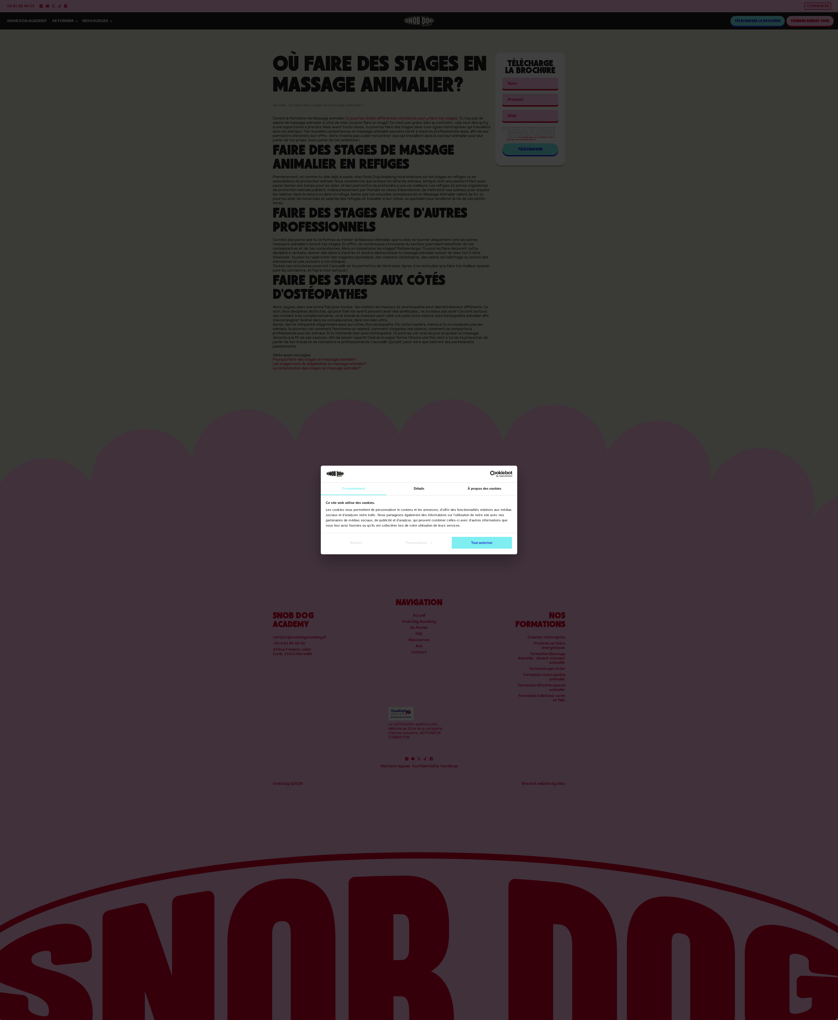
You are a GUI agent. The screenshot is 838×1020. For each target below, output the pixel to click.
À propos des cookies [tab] (484, 488)
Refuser (356, 543)
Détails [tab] (419, 488)
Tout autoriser (482, 543)
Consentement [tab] (353, 488)
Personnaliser (416, 543)
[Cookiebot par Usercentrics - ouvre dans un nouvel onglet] (493, 474)
